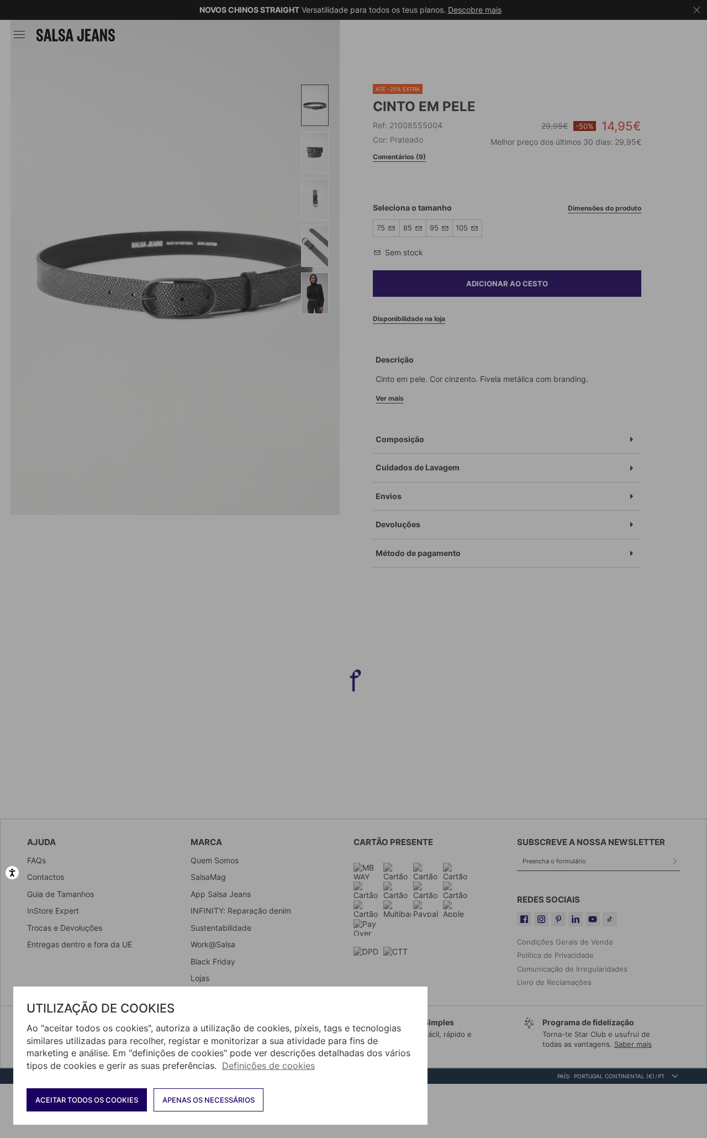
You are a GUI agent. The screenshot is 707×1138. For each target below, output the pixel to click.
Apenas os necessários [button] (208, 1099)
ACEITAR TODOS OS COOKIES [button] (86, 1099)
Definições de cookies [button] (268, 1065)
